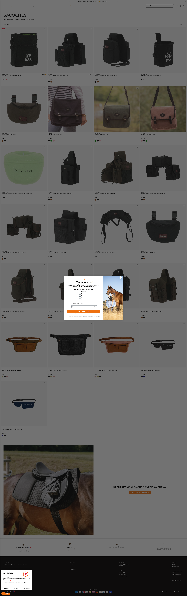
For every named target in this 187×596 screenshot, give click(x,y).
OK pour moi (27, 588)
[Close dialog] (121, 277)
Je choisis (16, 588)
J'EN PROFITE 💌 (83, 311)
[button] (3, 593)
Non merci (6, 588)
